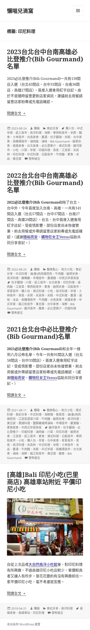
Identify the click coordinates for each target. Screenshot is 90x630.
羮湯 (44, 137)
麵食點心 (52, 269)
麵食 (41, 308)
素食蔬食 (12, 427)
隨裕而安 (30, 236)
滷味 (44, 141)
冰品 (15, 300)
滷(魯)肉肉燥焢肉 (41, 274)
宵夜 (56, 150)
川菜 (24, 150)
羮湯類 (51, 278)
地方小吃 (67, 269)
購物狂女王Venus (55, 236)
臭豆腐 (17, 159)
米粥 (73, 133)
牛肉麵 (60, 154)
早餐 (33, 150)
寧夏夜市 (12, 291)
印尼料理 (18, 154)
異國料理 (24, 423)
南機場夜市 (20, 141)
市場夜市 (38, 278)
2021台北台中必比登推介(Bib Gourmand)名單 (42, 333)
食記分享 (52, 128)
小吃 (15, 150)
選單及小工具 (78, 11)
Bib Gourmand (60, 141)
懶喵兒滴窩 (20, 10)
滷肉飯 (34, 141)
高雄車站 (24, 613)
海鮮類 (48, 414)
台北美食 (33, 146)
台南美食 (33, 137)
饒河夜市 (30, 308)
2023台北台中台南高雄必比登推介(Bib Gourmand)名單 (45, 59)
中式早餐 (47, 449)
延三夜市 (21, 133)
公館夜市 (47, 154)
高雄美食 (18, 146)
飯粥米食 (72, 274)
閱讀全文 (16, 113)
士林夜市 (18, 137)
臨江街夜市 (25, 304)
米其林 (40, 295)
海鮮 (47, 133)
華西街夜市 (60, 133)
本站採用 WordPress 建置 (23, 624)
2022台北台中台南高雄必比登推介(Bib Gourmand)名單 (45, 182)
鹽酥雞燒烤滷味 (43, 423)
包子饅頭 (56, 137)
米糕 (67, 137)
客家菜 (60, 414)
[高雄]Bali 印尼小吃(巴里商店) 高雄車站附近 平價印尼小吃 (44, 481)
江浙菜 (66, 150)
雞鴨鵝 (25, 278)
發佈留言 (34, 159)
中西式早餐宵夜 (69, 278)
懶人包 (70, 128)
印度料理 (44, 150)
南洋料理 (36, 133)
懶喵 (37, 128)
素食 (70, 154)
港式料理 (64, 146)
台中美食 (53, 304)
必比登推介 (49, 146)
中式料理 (33, 154)
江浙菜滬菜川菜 (28, 419)
